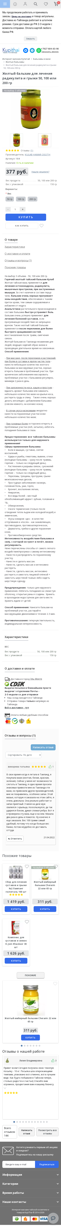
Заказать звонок (50, 51)
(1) (31, 150)
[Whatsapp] (38, 50)
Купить (25, 217)
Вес (8, 193)
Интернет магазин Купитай (16, 58)
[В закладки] (41, 226)
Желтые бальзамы (15, 61)
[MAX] (25, 50)
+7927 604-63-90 (50, 48)
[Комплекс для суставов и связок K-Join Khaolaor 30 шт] (16, 928)
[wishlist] (46, 4)
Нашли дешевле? (40, 171)
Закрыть (30, 38)
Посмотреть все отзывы (47, 1132)
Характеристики (15, 246)
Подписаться (46, 1164)
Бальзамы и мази (42, 58)
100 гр (21, 199)
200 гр (32, 199)
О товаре (11, 239)
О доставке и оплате (17, 253)
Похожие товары (15, 267)
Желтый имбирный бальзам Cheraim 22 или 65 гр (45, 885)
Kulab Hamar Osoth (37, 154)
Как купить (22, 225)
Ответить (16, 838)
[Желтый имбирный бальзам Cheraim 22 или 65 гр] (45, 872)
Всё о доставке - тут (17, 707)
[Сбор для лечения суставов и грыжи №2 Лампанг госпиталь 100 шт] (16, 872)
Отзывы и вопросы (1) (18, 260)
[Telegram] (32, 50)
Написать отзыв (43, 747)
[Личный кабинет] (25, 4)
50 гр (9, 199)
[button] (22, 1046)
